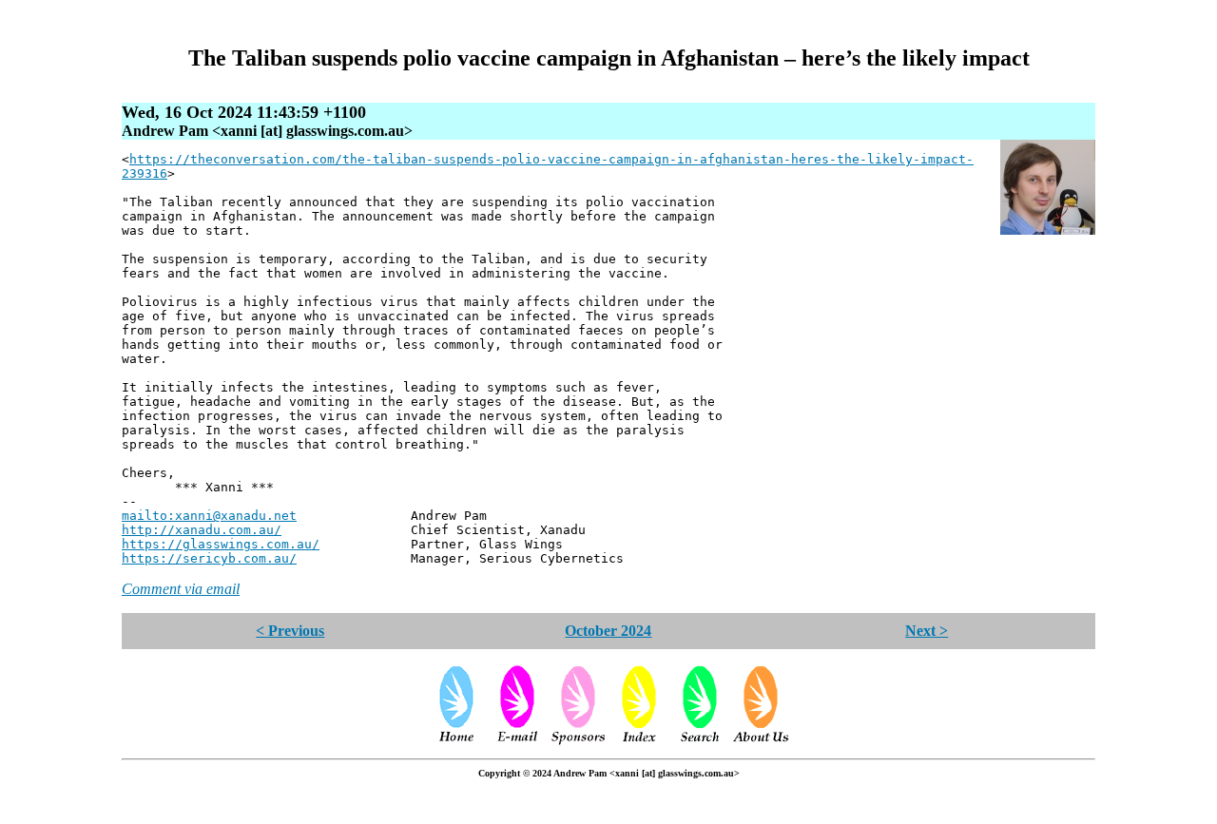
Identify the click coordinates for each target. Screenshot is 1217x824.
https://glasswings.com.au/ (220, 544)
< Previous (290, 631)
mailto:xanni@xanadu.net (209, 515)
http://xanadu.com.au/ (201, 530)
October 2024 (608, 631)
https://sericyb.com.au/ (209, 558)
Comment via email (181, 589)
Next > (926, 631)
